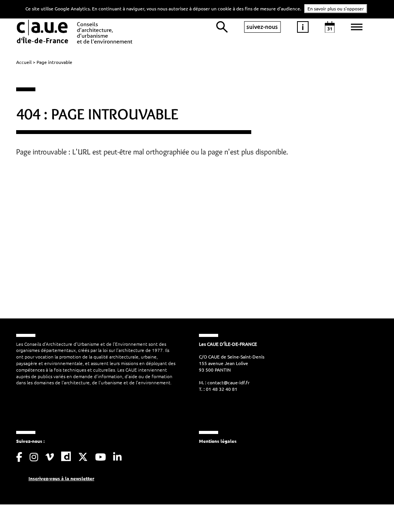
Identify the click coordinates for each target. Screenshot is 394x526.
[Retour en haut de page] (372, 504)
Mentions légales (218, 441)
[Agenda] (330, 27)
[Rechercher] (222, 27)
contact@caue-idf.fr (228, 382)
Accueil (24, 62)
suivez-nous (262, 27)
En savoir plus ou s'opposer (335, 8)
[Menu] (356, 27)
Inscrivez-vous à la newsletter (61, 478)
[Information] (303, 27)
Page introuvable (54, 62)
